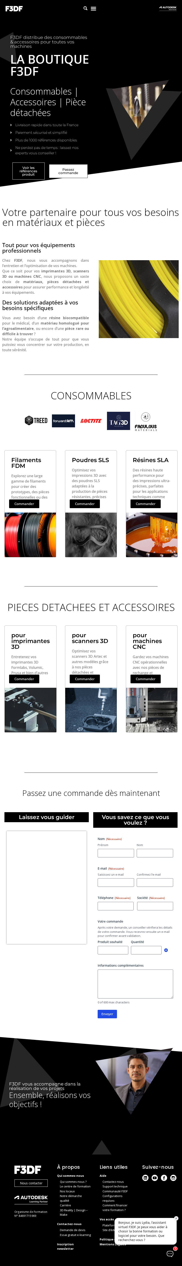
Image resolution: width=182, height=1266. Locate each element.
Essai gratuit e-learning (75, 1235)
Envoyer (107, 1014)
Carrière (65, 1205)
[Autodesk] (31, 1200)
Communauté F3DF (115, 1191)
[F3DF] (31, 1170)
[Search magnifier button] (85, 8)
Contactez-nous (113, 1182)
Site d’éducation (113, 1230)
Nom (140, 845)
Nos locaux (67, 1191)
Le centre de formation (75, 1186)
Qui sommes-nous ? (73, 1182)
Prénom (103, 845)
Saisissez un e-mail (111, 874)
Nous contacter (31, 1183)
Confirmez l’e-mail (149, 874)
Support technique (115, 1186)
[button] (93, 8)
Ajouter (166, 950)
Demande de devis (72, 1230)
